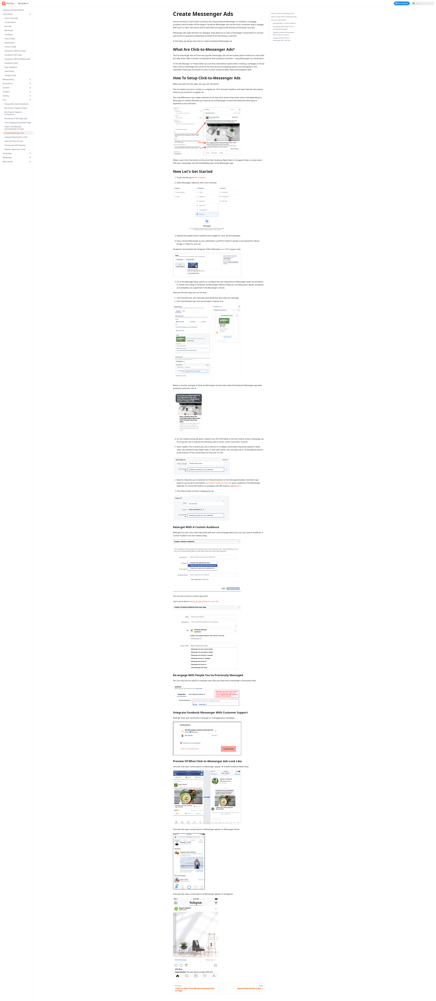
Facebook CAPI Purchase (15, 51)
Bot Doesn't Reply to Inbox (16, 108)
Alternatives (8, 161)
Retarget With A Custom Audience (284, 23)
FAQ (4, 100)
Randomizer (10, 42)
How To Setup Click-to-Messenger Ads (284, 17)
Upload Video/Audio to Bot (16, 137)
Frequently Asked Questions (17, 104)
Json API (8, 26)
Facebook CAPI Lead (13, 55)
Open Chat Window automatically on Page (14, 127)
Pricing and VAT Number (15, 145)
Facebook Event (11, 63)
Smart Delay (10, 38)
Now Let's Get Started (278, 20)
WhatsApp (7, 157)
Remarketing (8, 79)
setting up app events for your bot (204, 601)
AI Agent (6, 91)
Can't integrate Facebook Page (18, 122)
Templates (7, 153)
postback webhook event (218, 483)
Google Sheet (10, 75)
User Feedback (11, 67)
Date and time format (14, 141)
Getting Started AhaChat (13, 10)
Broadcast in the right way (16, 118)
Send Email (9, 71)
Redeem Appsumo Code (15, 149)
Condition (9, 34)
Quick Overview (11, 18)
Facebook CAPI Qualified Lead (17, 59)
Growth (6, 87)
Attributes (9, 30)
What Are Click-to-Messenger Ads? (282, 13)
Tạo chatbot (403, 3)
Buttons (237, 486)
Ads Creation (200, 177)
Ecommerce (8, 83)
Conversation (10, 22)
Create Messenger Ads (14, 133)
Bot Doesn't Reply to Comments (13, 113)
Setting (6, 96)
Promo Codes (10, 47)
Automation (8, 14)
